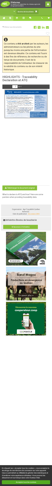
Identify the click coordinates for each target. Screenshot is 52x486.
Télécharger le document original (21, 188)
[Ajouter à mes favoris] (48, 33)
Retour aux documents (13, 27)
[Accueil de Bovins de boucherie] (3, 18)
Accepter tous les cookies (26, 482)
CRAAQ (22, 473)
